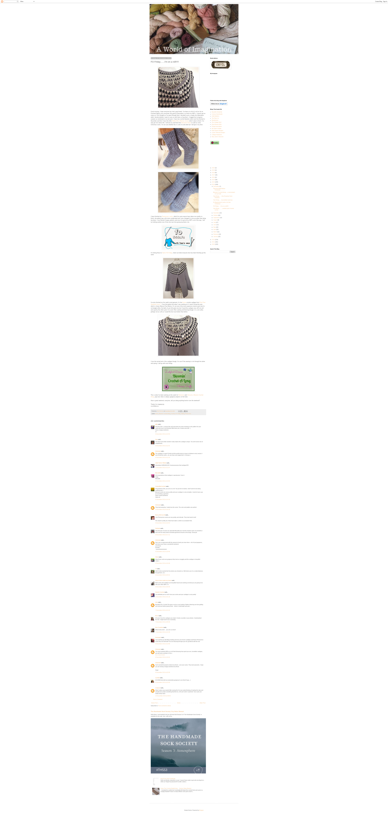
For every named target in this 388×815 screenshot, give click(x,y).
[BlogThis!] (181, 411)
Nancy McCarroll (160, 515)
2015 (213, 179)
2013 (213, 184)
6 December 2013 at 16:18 (162, 509)
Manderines (215, 120)
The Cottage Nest (216, 122)
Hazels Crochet (159, 592)
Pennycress (188, 413)
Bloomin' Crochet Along (164, 413)
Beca (156, 615)
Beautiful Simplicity (217, 112)
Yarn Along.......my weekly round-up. (223, 200)
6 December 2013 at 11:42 (162, 445)
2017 (213, 175)
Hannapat (158, 637)
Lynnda (157, 677)
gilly (156, 424)
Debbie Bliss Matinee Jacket (180, 121)
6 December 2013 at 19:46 (162, 551)
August (215, 220)
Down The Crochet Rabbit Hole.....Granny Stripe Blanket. (176, 788)
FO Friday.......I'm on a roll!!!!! (220, 206)
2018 (213, 172)
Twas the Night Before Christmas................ (219, 189)
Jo (156, 568)
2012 (213, 239)
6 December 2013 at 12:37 (162, 467)
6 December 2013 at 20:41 (162, 575)
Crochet (173, 413)
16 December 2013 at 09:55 (163, 696)
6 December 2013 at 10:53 (162, 434)
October (215, 215)
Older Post (202, 703)
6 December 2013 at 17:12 (162, 534)
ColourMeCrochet (160, 486)
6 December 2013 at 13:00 (162, 481)
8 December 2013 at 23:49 (162, 682)
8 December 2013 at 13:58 (162, 644)
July (214, 222)
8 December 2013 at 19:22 (162, 657)
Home (178, 703)
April (214, 229)
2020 (213, 168)
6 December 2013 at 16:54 (162, 523)
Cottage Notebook (217, 134)
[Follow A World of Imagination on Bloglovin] (219, 105)
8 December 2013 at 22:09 (162, 672)
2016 (213, 177)
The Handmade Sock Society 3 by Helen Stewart (167, 711)
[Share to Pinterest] (187, 411)
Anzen (184, 302)
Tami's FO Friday (167, 253)
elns (156, 602)
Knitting (183, 413)
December (216, 186)
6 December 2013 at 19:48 (162, 563)
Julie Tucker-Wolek (160, 463)
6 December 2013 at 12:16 (162, 457)
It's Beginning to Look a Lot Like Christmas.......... (222, 203)
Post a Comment (157, 699)
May (214, 227)
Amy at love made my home (163, 580)
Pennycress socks (167, 216)
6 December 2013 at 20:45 (162, 587)
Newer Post (154, 703)
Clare (156, 557)
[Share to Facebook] (185, 411)
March (215, 232)
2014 (213, 182)
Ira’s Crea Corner (160, 655)
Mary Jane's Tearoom (217, 136)
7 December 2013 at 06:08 (162, 622)
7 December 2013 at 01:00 (162, 610)
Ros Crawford (159, 627)
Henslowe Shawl (186, 122)
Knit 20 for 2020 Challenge (168, 778)
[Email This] (179, 411)
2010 (213, 244)
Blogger (201, 810)
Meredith (157, 473)
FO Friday (177, 413)
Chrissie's (190, 395)
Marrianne (181, 395)
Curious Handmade (217, 114)
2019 (213, 170)
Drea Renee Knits (216, 124)
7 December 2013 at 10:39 (162, 632)
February (216, 234)
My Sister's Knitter (216, 128)
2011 (213, 242)
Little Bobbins (215, 116)
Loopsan (157, 688)
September (216, 217)
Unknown (158, 451)
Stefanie (157, 528)
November (216, 213)
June (214, 224)
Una (156, 439)
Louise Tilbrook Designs (218, 132)
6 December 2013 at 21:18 (162, 597)
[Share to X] (183, 411)
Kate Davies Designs (217, 130)
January (215, 236)
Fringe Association (217, 126)
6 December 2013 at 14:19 (162, 499)
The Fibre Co (215, 118)
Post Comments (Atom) (164, 705)
